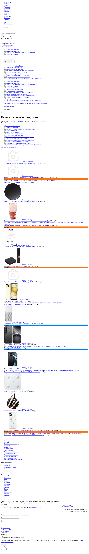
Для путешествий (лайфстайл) (33, 78)
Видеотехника (18, 67)
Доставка (7, 7)
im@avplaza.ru (69, 506)
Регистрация (8, 24)
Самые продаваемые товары (9, 147)
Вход (5, 22)
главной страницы (16, 121)
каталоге (43, 121)
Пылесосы (15, 54)
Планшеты (15, 51)
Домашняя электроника (27, 74)
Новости (6, 10)
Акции (6, 3)
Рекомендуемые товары (11, 469)
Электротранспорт (22, 72)
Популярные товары (10, 467)
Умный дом (19, 66)
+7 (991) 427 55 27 (6, 36)
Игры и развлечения (24, 77)
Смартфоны (16, 49)
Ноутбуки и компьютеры (28, 52)
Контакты (7, 18)
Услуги (6, 13)
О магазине (7, 2)
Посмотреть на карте (35, 507)
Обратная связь (5, 528)
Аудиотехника (18, 69)
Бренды (6, 11)
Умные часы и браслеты (27, 70)
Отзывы (6, 19)
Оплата (6, 5)
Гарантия (7, 8)
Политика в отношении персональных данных (15, 515)
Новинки (7, 465)
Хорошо (3, 545)
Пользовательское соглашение (10, 518)
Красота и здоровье (23, 75)
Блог (5, 14)
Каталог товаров (8, 45)
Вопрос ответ (8, 16)
